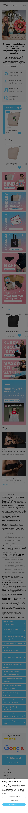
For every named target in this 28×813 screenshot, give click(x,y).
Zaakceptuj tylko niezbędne (14, 796)
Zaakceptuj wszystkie (14, 804)
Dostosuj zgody (14, 800)
